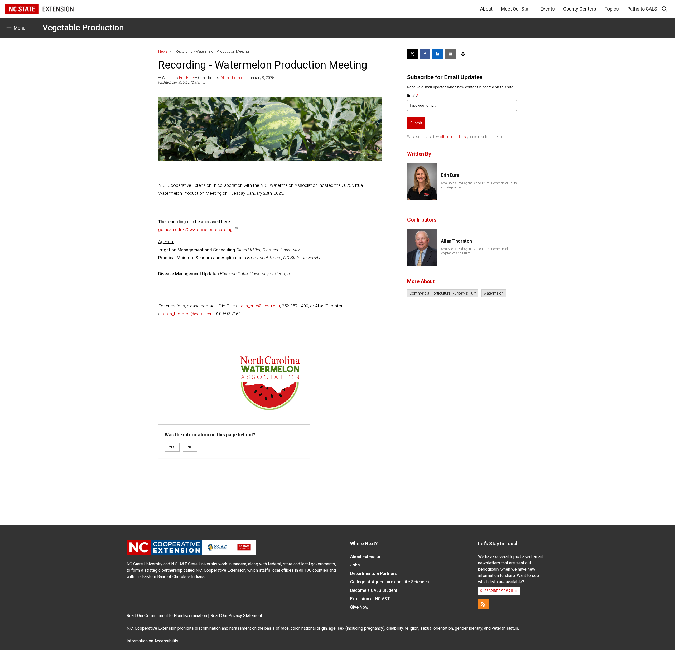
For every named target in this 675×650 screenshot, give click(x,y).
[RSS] (483, 604)
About (486, 9)
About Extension (366, 556)
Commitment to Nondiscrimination (175, 615)
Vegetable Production (83, 27)
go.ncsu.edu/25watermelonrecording (195, 229)
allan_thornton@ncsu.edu (188, 313)
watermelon (494, 293)
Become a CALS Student (373, 590)
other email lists (453, 137)
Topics (612, 9)
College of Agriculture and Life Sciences (389, 581)
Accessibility (166, 640)
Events (547, 9)
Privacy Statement (245, 615)
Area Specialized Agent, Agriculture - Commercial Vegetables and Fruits (474, 251)
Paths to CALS (642, 9)
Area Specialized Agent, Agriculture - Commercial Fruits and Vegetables (479, 185)
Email (413, 95)
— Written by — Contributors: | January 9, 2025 (216, 78)
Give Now (359, 607)
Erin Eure (186, 78)
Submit (416, 122)
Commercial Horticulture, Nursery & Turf (442, 293)
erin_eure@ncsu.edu (260, 306)
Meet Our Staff (516, 9)
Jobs (355, 565)
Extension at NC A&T (370, 598)
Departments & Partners (373, 573)
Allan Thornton (233, 78)
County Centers (579, 9)
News (163, 51)
